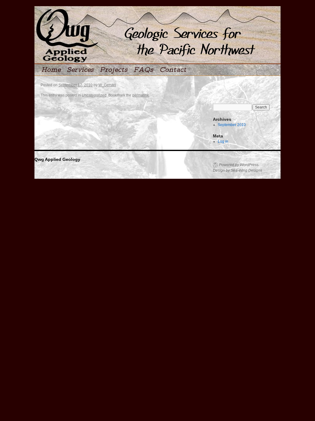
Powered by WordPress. (239, 165)
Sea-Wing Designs (246, 170)
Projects (113, 70)
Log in (223, 141)
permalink (140, 95)
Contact (172, 70)
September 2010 (232, 125)
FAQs (143, 70)
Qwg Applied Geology (57, 159)
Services (80, 70)
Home (51, 70)
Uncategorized (94, 95)
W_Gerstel (107, 85)
